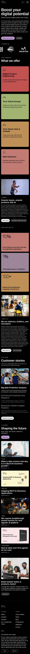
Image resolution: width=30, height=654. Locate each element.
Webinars (19, 624)
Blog (17, 619)
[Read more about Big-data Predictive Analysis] (15, 376)
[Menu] (27, 2)
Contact (3, 617)
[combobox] (23, 2)
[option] (15, 390)
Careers (3, 619)
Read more (5, 468)
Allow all (14, 651)
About (3, 614)
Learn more (5, 495)
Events (18, 627)
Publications (20, 622)
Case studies (20, 614)
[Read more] (15, 305)
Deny (4, 651)
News (17, 617)
